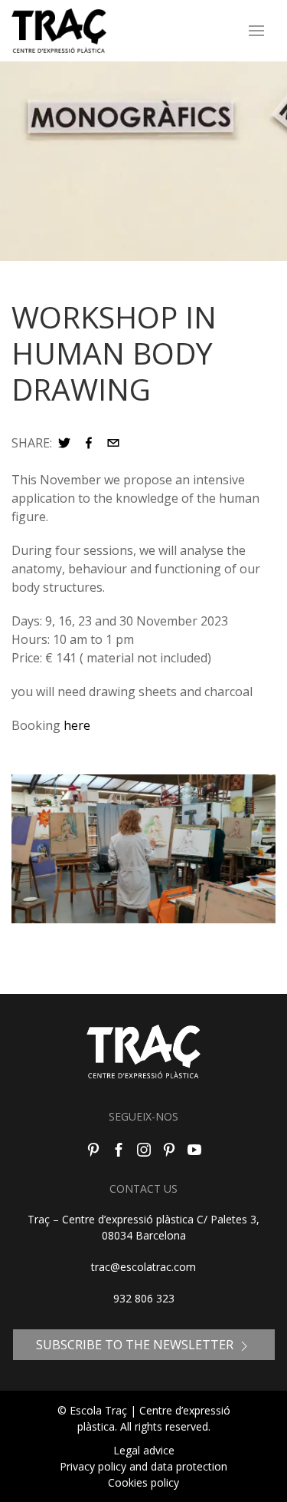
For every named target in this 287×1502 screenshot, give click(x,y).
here (75, 725)
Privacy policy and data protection (143, 1466)
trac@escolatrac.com (143, 1266)
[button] (64, 443)
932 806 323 (143, 1298)
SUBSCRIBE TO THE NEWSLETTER (136, 1344)
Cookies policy (143, 1482)
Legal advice (143, 1450)
